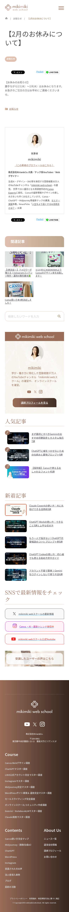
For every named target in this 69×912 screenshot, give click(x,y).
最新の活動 (10, 886)
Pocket (40, 71)
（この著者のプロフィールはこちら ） (34, 165)
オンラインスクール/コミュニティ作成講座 (26, 805)
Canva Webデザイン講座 (17, 763)
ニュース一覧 (50, 838)
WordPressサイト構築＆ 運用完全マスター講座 (28, 793)
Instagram (10, 862)
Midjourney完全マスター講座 (20, 787)
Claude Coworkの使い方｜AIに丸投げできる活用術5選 (46, 507)
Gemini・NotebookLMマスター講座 (23, 811)
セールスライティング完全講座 (20, 799)
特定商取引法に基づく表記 (48, 899)
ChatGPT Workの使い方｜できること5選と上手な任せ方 (46, 523)
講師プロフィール (52, 850)
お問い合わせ (50, 856)
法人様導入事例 (12, 874)
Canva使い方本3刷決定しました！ (18, 301)
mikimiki (34, 367)
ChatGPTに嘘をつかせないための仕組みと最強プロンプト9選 (47, 452)
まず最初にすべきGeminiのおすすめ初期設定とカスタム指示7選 (47, 437)
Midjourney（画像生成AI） (19, 844)
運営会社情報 (50, 844)
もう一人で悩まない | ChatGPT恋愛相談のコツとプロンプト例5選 (46, 539)
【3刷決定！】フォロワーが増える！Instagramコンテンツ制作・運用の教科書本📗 (18, 272)
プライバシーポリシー (18, 899)
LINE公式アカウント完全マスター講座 (23, 774)
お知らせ (11, 58)
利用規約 (32, 899)
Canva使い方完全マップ (17, 838)
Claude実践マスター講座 (17, 817)
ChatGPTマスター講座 (16, 769)
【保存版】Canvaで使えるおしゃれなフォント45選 (46, 469)
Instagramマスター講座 (17, 781)
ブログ (8, 880)
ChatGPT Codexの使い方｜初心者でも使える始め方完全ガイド (46, 556)
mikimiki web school (41, 185)
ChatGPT (10, 850)
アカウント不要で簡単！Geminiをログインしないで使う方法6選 (46, 572)
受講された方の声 (13, 868)
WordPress (11, 856)
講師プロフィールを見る (34, 402)
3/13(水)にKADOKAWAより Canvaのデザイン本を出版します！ (49, 272)
